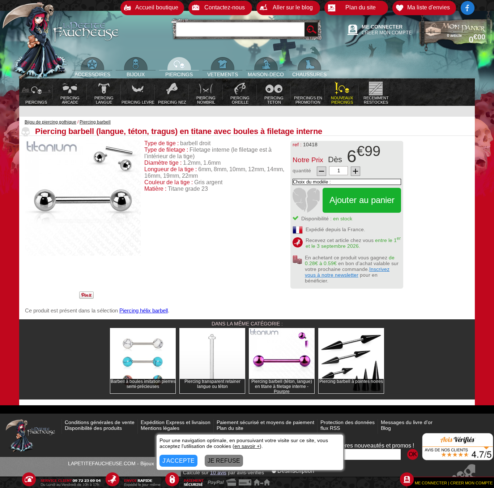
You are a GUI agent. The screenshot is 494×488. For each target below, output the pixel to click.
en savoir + (247, 446)
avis (218, 472)
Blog (386, 428)
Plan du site (230, 428)
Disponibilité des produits (93, 428)
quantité (302, 170)
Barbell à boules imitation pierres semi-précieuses (143, 384)
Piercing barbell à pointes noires (351, 381)
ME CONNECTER (382, 27)
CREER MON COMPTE (387, 32)
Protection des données (347, 422)
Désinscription (295, 471)
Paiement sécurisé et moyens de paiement (265, 422)
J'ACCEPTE (178, 461)
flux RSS (330, 428)
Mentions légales (160, 428)
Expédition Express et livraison (175, 422)
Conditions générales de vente (100, 422)
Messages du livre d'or (407, 422)
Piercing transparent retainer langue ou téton (212, 384)
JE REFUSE (224, 461)
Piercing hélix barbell (143, 310)
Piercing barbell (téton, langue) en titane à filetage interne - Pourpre (281, 386)
